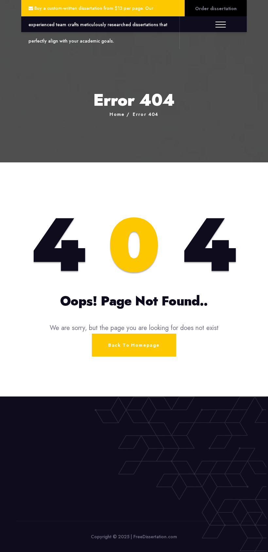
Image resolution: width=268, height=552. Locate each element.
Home (117, 114)
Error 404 (146, 114)
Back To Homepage (133, 345)
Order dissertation (216, 8)
